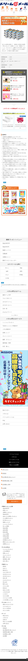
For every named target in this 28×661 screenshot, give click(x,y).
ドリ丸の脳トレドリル (8, 599)
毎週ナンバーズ (7, 250)
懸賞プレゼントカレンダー (9, 260)
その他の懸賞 (6, 537)
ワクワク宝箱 (6, 595)
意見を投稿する (14, 501)
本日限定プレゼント (7, 539)
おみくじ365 (13, 197)
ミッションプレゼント (8, 322)
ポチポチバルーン (7, 305)
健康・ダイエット (7, 339)
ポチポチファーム (7, 301)
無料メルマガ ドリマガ (14, 462)
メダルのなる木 (6, 591)
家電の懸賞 (5, 532)
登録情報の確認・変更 (7, 480)
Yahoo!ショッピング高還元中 (10, 325)
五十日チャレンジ (7, 520)
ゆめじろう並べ (6, 590)
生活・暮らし (6, 346)
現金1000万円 (6, 243)
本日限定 (22, 197)
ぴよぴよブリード (7, 312)
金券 (7, 271)
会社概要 (4, 488)
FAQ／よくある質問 (14, 464)
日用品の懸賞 (6, 535)
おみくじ (5, 568)
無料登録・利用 (7, 343)
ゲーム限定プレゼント (8, 518)
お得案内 (16, 10)
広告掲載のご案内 (6, 484)
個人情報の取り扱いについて (8, 477)
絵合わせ (5, 587)
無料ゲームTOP (7, 295)
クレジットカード (7, 336)
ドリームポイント (7, 606)
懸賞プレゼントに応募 (3, 10)
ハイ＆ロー (5, 593)
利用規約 (4, 473)
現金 (21, 268)
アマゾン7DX (6, 586)
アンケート (22, 204)
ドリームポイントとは (8, 417)
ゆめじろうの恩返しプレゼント (10, 516)
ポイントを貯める (7, 608)
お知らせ (20, 9)
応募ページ (5, 510)
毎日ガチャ (6, 204)
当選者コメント (7, 257)
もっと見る (14, 315)
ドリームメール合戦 (7, 597)
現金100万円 (5, 197)
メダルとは (5, 413)
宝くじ (7, 268)
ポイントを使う (6, 610)
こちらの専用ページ (20, 496)
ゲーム (12, 10)
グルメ (7, 274)
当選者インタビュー (7, 512)
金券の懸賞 (5, 530)
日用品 (21, 274)
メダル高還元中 (7, 329)
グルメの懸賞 (6, 534)
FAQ (4, 420)
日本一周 (5, 308)
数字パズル (5, 584)
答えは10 (5, 582)
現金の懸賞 (5, 528)
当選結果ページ (11, 136)
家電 (21, 271)
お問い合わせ (6, 424)
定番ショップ (6, 332)
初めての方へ (25, 10)
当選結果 (5, 253)
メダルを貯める (7, 10)
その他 (7, 278)
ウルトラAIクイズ (7, 298)
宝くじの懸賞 (6, 526)
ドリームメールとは (14, 454)
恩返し (14, 204)
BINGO (4, 566)
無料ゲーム (5, 564)
